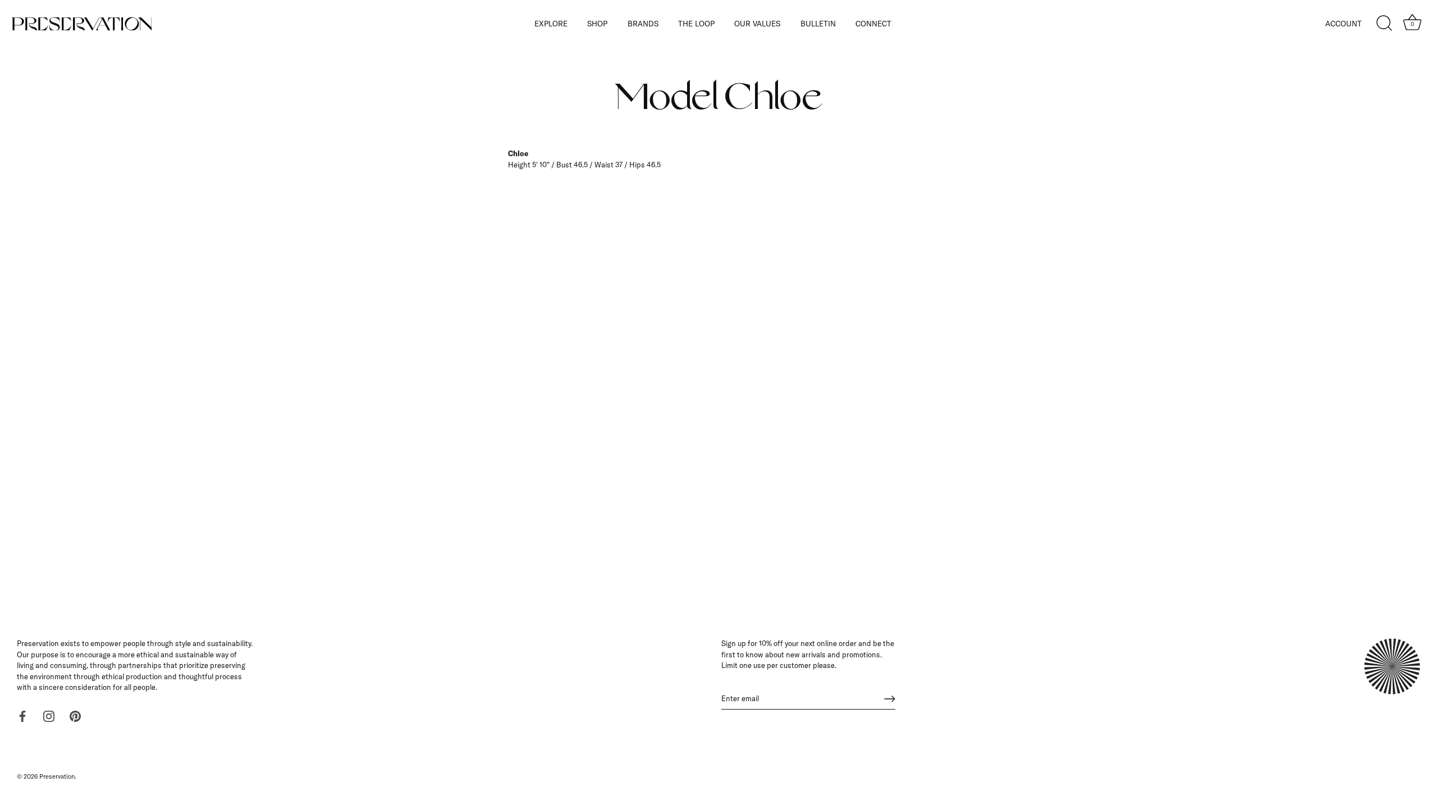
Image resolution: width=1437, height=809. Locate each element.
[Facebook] (22, 715)
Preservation (57, 776)
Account (1343, 23)
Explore (551, 23)
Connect (873, 23)
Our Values (757, 23)
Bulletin (818, 23)
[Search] (1384, 23)
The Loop (696, 23)
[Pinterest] (75, 715)
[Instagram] (48, 715)
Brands (643, 23)
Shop (597, 23)
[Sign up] (889, 699)
